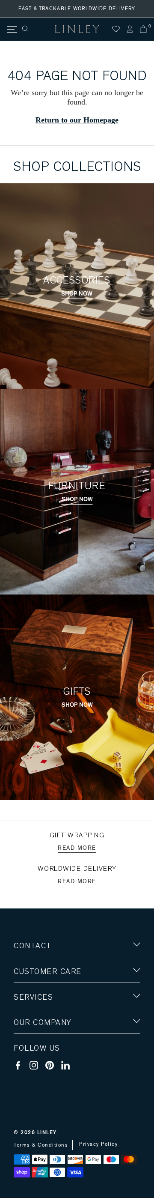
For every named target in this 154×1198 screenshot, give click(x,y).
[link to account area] (129, 29)
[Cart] (143, 29)
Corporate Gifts (39, 1073)
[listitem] (77, 97)
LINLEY (47, 1132)
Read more (77, 848)
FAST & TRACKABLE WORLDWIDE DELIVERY (77, 8)
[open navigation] (11, 29)
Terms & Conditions (41, 1144)
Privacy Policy (98, 1144)
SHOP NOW (76, 294)
